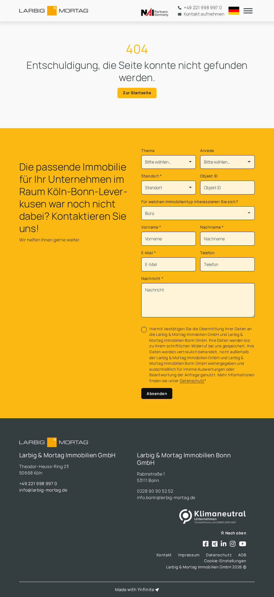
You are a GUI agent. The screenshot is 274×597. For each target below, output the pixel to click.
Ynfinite (146, 589)
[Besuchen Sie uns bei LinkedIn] (224, 544)
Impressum (189, 554)
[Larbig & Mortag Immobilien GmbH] (53, 11)
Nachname (212, 227)
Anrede (207, 150)
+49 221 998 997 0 (38, 483)
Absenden (157, 393)
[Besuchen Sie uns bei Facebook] (206, 544)
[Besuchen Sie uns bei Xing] (215, 544)
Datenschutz (192, 380)
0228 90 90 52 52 (155, 491)
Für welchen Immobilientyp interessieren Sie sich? (189, 201)
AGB (242, 554)
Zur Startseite (137, 92)
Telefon (207, 252)
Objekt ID (209, 175)
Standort (151, 175)
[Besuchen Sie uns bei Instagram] (233, 544)
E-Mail (148, 252)
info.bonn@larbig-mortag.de (166, 497)
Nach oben (235, 532)
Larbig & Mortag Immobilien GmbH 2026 (204, 566)
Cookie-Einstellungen (225, 560)
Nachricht (152, 278)
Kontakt (164, 554)
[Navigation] (248, 10)
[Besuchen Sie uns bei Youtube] (242, 544)
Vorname (151, 227)
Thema (147, 150)
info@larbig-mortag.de (43, 490)
